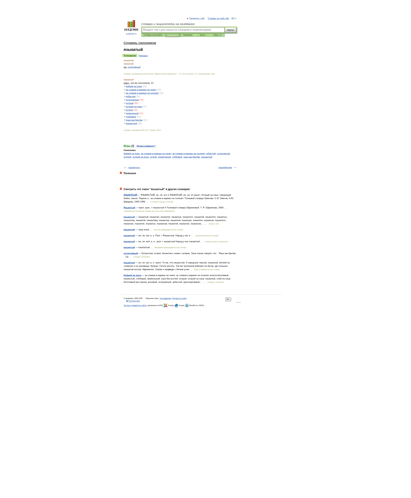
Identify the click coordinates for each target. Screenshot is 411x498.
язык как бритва (191, 157)
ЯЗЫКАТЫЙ (130, 195)
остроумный (223, 153)
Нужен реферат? (146, 146)
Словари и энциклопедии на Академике (168, 24)
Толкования (172, 35)
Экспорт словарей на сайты (135, 305)
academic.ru (131, 34)
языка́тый (129, 262)
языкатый (129, 217)
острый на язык (140, 157)
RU (233, 18)
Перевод (143, 55)
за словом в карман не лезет (156, 153)
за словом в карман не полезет (188, 153)
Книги (202, 35)
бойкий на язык (132, 153)
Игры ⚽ (218, 35)
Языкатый (129, 207)
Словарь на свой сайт (218, 18)
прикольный (164, 157)
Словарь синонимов (153, 35)
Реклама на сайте (179, 298)
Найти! (230, 30)
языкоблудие (225, 167)
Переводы (187, 35)
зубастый (211, 153)
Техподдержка (165, 298)
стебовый (177, 157)
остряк (153, 157)
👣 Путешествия (133, 301)
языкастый (206, 157)
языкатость (134, 167)
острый (127, 157)
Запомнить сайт (197, 18)
